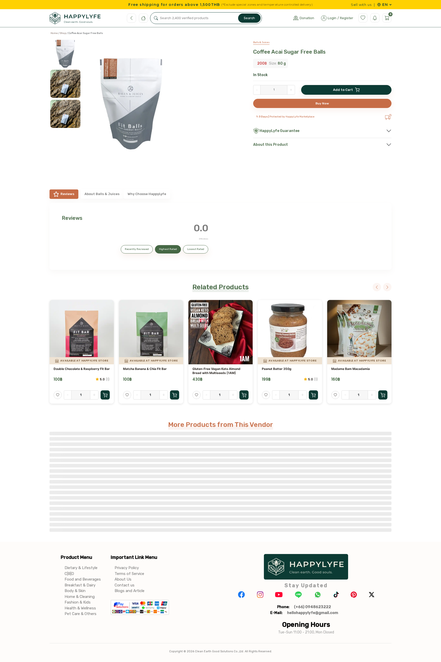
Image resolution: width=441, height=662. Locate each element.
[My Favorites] (363, 17)
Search (249, 18)
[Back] (131, 18)
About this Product (270, 144)
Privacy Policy (127, 567)
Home (54, 33)
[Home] (143, 18)
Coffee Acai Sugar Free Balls (289, 52)
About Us (123, 579)
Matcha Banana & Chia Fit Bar (145, 369)
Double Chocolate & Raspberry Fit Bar (82, 369)
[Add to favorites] (58, 395)
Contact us (124, 585)
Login (332, 18)
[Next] (387, 287)
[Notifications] (374, 17)
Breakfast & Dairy (80, 585)
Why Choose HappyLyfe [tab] (147, 194)
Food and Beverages (83, 579)
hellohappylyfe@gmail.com (312, 612)
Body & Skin (75, 590)
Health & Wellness (80, 608)
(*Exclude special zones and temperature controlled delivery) (266, 4)
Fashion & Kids (78, 602)
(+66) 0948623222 (312, 607)
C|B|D (69, 573)
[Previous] (377, 287)
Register (346, 18)
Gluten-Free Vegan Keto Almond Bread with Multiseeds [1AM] (216, 371)
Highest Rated (168, 249)
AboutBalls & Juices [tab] (101, 194)
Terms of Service (129, 573)
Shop (63, 33)
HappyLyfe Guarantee (279, 131)
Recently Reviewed (137, 249)
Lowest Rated (195, 249)
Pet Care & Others (80, 613)
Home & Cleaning (80, 596)
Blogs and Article (129, 590)
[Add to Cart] (105, 395)
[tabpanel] (220, 236)
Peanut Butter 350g (276, 369)
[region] (68, 106)
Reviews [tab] (67, 194)
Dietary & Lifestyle (81, 567)
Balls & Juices (261, 42)
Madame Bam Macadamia (350, 369)
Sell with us (361, 4)
